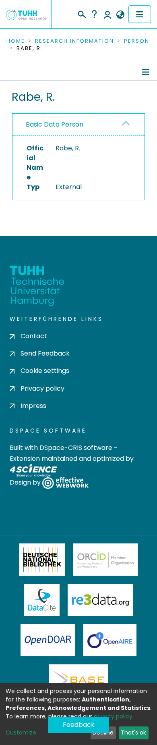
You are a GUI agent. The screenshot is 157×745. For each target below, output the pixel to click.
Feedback (79, 724)
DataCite (42, 600)
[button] (120, 15)
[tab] (78, 125)
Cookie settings (45, 370)
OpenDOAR (48, 640)
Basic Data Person (54, 124)
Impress (33, 405)
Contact (34, 336)
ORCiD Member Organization (105, 559)
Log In (107, 14)
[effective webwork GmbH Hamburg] (65, 482)
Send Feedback (45, 353)
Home (15, 41)
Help (94, 14)
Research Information (74, 41)
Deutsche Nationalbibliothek (42, 559)
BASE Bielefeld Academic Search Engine (78, 680)
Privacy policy (42, 388)
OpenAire (109, 640)
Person (136, 41)
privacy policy (113, 716)
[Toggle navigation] (139, 14)
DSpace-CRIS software (75, 447)
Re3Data (100, 600)
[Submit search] (81, 13)
